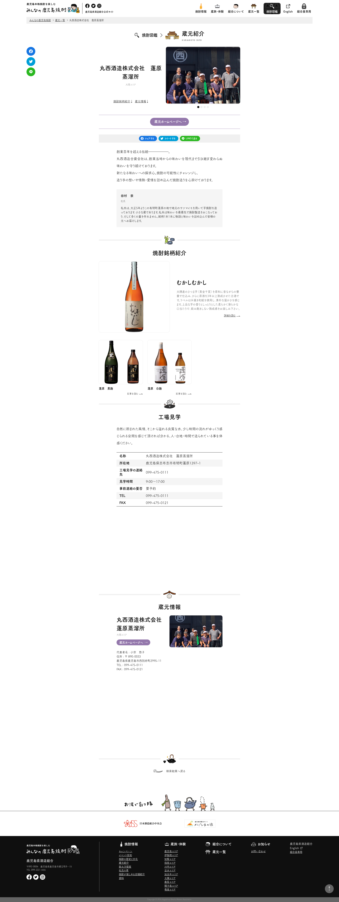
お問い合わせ (258, 851)
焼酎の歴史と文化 (128, 859)
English (288, 11)
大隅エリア (170, 878)
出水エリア (170, 870)
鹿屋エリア (170, 882)
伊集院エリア (171, 855)
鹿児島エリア (171, 851)
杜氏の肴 (124, 870)
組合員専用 (304, 11)
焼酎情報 (201, 11)
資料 (121, 878)
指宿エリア (170, 862)
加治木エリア (171, 874)
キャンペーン (125, 851)
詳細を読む (230, 315)
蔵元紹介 (124, 862)
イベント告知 (125, 855)
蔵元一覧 (253, 11)
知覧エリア (170, 859)
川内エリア (170, 866)
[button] (198, 107)
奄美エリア (170, 889)
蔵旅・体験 (217, 11)
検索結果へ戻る (175, 771)
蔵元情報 (140, 101)
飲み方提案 (125, 866)
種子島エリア (171, 885)
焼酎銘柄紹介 (121, 101)
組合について (236, 11)
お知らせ (264, 844)
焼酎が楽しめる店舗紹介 (132, 874)
